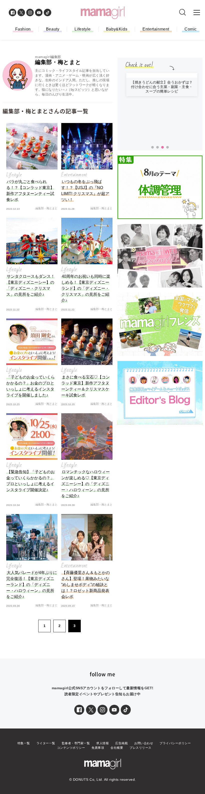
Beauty (53, 29)
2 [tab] (157, 147)
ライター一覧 (45, 743)
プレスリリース (141, 748)
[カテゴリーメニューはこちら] (197, 12)
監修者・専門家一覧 (76, 743)
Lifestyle (82, 29)
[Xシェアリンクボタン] (91, 710)
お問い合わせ (143, 743)
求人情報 (102, 743)
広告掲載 (121, 743)
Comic (190, 29)
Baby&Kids (116, 29)
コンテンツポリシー (71, 748)
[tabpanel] (162, 106)
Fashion (23, 29)
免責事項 (98, 748)
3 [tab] (162, 147)
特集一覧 (24, 743)
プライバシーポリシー (175, 743)
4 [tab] (167, 147)
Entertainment (155, 29)
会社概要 (116, 748)
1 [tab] (152, 147)
